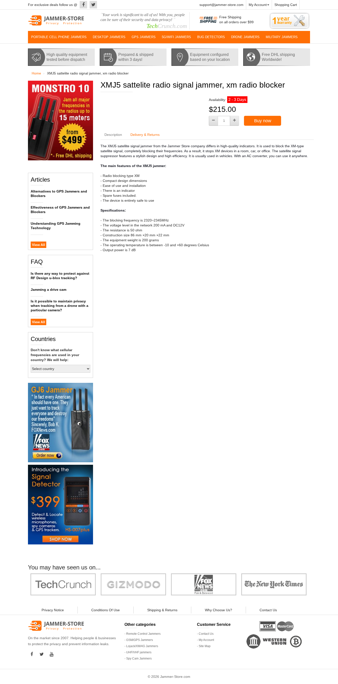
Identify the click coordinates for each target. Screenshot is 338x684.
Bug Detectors (211, 37)
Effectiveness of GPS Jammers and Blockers (60, 209)
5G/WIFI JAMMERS (176, 37)
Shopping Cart (285, 5)
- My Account (205, 640)
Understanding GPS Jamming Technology (55, 225)
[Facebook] (82, 4)
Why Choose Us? (218, 610)
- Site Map (204, 646)
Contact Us (268, 610)
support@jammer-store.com (221, 5)
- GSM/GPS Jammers (138, 640)
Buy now (262, 120)
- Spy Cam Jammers (138, 658)
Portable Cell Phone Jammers (59, 37)
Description (113, 135)
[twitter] (92, 4)
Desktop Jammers (109, 37)
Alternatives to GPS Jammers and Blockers (59, 193)
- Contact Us (205, 633)
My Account (258, 5)
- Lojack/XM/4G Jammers (141, 646)
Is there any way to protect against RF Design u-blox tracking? (60, 275)
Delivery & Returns (145, 135)
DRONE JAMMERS (245, 37)
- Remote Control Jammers (142, 633)
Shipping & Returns (162, 610)
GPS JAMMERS (144, 37)
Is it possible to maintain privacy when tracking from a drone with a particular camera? (59, 305)
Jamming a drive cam (48, 290)
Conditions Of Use (105, 610)
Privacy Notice (53, 610)
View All (38, 245)
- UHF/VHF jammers (137, 652)
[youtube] (53, 654)
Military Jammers (282, 37)
